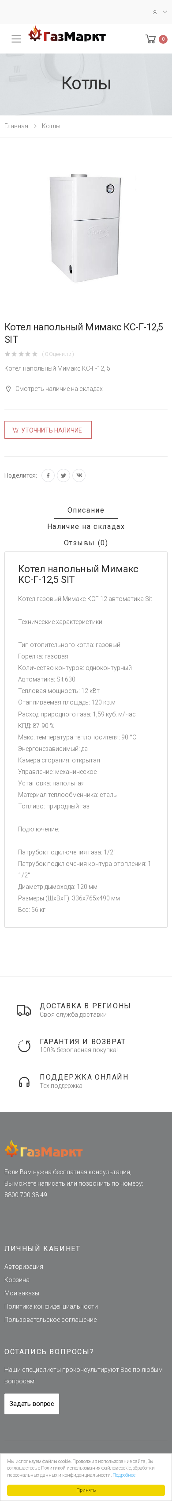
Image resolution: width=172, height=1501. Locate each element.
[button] (156, 39)
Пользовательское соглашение (50, 1319)
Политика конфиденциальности (51, 1306)
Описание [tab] (86, 510)
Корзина (17, 1279)
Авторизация (23, 1266)
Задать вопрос (31, 1404)
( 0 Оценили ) (58, 354)
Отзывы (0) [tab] (86, 543)
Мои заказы (21, 1293)
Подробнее (123, 1475)
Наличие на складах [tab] (86, 526)
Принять (86, 1490)
